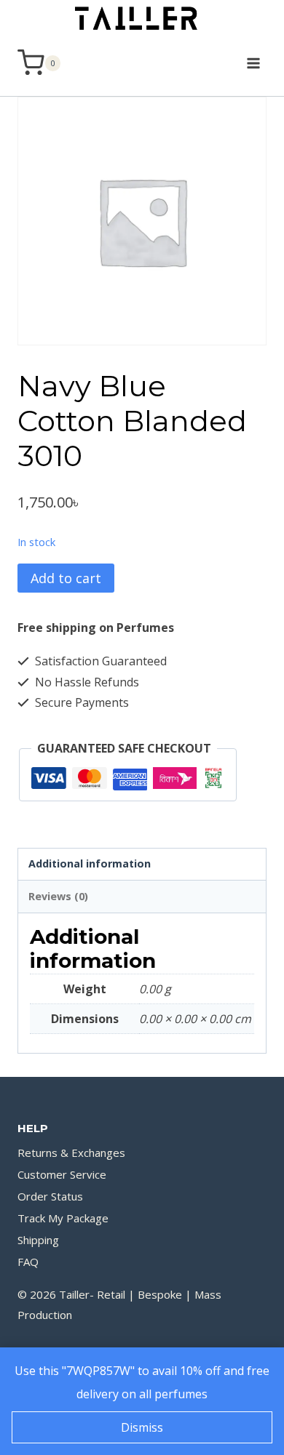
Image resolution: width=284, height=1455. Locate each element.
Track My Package (63, 1218)
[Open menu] (253, 63)
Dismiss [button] (142, 1427)
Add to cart (66, 578)
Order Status (50, 1196)
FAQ (28, 1261)
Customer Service (61, 1174)
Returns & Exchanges (71, 1152)
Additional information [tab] (89, 863)
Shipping (38, 1239)
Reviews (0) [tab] (58, 896)
